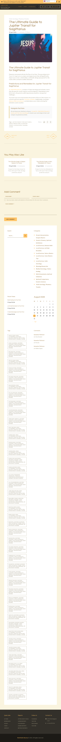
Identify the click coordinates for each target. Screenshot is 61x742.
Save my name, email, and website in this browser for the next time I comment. (27, 200)
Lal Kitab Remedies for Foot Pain (15, 306)
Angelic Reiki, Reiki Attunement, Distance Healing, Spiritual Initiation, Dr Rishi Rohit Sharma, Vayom (16, 337)
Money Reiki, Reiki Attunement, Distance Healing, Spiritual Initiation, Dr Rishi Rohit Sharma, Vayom (16, 516)
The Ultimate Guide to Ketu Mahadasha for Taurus (44, 162)
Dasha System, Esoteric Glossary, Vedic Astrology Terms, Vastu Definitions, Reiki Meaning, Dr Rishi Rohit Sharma (17, 370)
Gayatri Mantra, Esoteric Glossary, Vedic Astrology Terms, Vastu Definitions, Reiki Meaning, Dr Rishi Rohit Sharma (17, 412)
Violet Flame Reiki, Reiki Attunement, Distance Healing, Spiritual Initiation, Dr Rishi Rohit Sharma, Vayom (16, 689)
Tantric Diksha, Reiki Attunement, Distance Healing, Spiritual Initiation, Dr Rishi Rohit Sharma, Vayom (16, 649)
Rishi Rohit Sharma (22, 738)
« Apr (35, 321)
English (47, 1)
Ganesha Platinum (39, 334)
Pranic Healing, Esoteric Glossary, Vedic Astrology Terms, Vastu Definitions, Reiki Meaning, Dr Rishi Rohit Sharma (17, 583)
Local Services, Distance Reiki (44, 245)
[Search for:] (16, 235)
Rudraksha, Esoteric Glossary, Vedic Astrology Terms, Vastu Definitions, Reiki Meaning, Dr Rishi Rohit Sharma (17, 609)
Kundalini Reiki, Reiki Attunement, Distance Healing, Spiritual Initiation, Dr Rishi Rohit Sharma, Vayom (16, 469)
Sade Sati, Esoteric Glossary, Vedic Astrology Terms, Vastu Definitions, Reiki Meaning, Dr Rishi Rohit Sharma (16, 617)
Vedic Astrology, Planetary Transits (19, 19)
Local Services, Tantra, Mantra (44, 253)
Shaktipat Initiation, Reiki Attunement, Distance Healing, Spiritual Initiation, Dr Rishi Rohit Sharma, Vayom (16, 633)
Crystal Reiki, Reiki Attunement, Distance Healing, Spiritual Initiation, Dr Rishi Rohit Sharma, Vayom (16, 362)
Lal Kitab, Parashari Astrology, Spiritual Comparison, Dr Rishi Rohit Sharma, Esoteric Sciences (16, 476)
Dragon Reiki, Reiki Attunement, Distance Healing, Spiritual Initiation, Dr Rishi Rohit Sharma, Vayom (16, 387)
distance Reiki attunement (16, 101)
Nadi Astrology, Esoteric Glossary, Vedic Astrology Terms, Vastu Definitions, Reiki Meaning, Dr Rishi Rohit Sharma (17, 532)
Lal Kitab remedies (29, 99)
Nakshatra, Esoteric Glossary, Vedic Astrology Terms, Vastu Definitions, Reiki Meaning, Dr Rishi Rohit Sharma (17, 541)
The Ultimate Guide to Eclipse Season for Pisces (16, 162)
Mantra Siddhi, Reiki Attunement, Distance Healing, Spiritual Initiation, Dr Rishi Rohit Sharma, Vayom (16, 509)
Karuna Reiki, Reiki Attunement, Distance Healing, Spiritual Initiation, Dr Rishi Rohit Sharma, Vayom (16, 453)
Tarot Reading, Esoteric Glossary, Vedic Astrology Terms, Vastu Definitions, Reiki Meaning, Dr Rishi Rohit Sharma (17, 657)
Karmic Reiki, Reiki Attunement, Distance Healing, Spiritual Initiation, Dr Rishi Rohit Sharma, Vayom (16, 436)
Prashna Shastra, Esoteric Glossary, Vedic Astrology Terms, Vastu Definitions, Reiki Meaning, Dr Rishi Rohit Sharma (17, 591)
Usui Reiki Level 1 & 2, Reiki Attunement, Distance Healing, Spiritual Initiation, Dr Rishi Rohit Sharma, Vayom (16, 665)
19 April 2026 (11, 302)
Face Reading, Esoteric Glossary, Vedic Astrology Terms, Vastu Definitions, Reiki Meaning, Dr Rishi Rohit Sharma (17, 404)
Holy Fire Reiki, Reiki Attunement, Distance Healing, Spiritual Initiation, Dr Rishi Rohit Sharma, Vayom (16, 429)
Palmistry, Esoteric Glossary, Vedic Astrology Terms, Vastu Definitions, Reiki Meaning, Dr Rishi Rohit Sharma (16, 566)
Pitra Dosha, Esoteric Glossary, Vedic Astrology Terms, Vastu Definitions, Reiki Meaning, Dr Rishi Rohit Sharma (17, 574)
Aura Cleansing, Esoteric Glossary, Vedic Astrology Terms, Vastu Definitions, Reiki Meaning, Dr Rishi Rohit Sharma (17, 345)
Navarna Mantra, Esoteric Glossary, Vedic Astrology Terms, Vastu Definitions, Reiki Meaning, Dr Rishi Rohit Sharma (17, 549)
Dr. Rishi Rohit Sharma (15, 89)
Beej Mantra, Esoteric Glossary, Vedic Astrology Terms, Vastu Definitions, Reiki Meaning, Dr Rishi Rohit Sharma (17, 354)
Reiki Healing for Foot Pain (14, 300)
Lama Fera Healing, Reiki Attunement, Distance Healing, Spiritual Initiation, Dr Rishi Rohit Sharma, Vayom (16, 492)
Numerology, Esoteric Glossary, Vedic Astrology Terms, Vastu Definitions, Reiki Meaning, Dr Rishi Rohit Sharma (17, 558)
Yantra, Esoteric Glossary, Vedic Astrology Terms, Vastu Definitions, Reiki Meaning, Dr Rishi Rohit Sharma (16, 696)
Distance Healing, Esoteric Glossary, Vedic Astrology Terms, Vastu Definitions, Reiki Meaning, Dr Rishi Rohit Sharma (17, 379)
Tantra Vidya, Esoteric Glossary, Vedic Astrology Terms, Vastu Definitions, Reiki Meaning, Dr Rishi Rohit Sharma (17, 641)
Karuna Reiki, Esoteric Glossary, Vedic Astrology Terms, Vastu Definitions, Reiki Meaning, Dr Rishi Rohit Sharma (17, 445)
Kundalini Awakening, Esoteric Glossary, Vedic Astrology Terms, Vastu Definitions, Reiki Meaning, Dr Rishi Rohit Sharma (16, 461)
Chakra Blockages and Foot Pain (15, 311)
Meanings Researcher (42, 266)
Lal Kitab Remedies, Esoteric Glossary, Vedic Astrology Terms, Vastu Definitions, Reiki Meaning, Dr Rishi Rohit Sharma (17, 485)
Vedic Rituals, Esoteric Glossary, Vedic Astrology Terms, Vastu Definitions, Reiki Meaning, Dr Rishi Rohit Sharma (17, 681)
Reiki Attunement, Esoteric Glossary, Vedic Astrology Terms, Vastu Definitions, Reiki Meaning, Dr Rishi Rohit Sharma (17, 600)
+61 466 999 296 (51, 723)
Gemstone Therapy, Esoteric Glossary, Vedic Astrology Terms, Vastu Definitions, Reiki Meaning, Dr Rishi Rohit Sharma (17, 421)
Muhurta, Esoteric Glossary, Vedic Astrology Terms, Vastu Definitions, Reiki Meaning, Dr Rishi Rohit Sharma (16, 523)
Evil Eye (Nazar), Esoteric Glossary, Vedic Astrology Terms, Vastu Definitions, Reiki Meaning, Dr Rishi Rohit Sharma (17, 395)
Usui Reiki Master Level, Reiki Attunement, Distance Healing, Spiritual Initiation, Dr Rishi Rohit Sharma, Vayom (16, 673)
